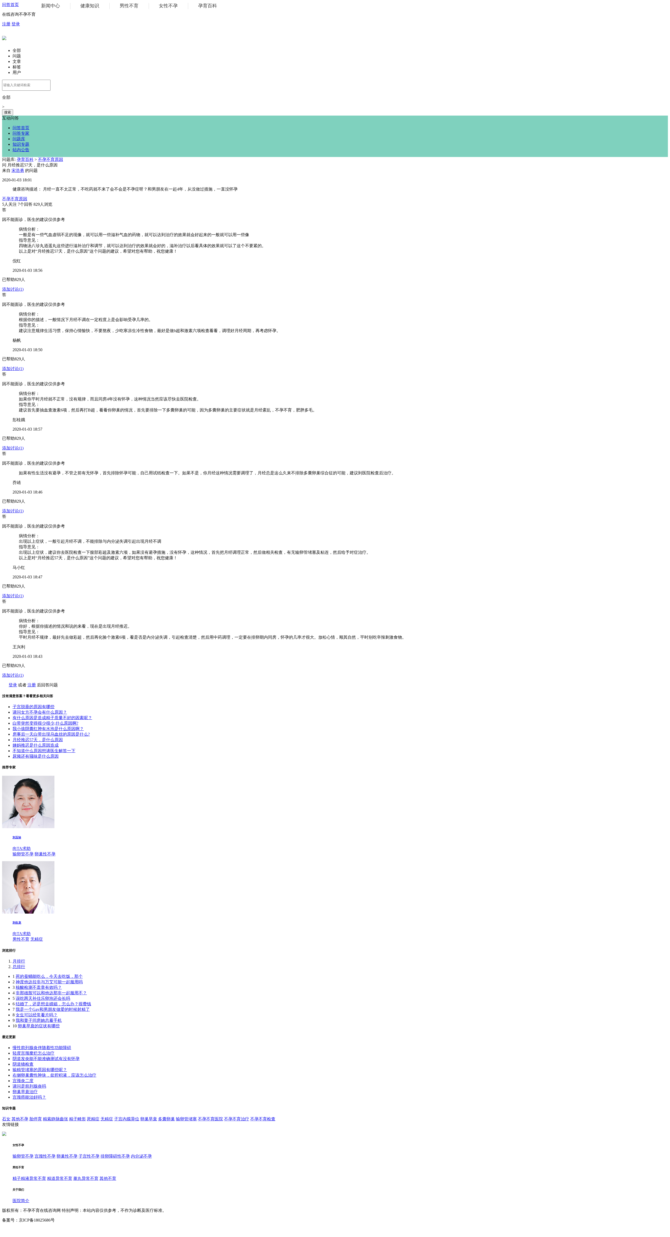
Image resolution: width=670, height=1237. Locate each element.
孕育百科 (207, 5)
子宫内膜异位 (126, 1119)
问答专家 (21, 133)
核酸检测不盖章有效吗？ (39, 987)
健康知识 (89, 5)
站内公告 (21, 150)
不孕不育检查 (262, 1119)
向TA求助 (22, 848)
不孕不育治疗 (236, 1119)
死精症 (93, 1119)
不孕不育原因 (50, 159)
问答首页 (10, 4)
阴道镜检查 (23, 1064)
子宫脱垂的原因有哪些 (33, 706)
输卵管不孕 (23, 854)
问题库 (19, 139)
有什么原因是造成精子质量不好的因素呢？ (52, 717)
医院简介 (21, 1200)
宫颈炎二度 (23, 1080)
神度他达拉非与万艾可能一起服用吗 (49, 982)
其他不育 (107, 1178)
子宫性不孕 (89, 1156)
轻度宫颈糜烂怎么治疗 (33, 1053)
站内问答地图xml (18, 1230)
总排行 (19, 966)
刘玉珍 (17, 837)
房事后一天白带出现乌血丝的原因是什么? (51, 734)
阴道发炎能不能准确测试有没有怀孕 (46, 1058)
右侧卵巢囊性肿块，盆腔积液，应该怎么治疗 (54, 1075)
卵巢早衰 (148, 1119)
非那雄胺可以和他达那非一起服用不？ (51, 993)
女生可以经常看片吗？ (37, 1015)
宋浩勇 (18, 170)
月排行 (19, 961)
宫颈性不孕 (45, 1156)
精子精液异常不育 (29, 1178)
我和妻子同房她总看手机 (39, 1020)
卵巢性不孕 (45, 854)
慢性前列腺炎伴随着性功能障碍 (42, 1047)
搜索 (7, 112)
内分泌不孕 (141, 1156)
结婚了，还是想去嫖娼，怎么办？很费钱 (53, 1004)
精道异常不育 (59, 1178)
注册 (6, 24)
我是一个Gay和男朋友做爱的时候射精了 (53, 1009)
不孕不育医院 (210, 1119)
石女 (6, 1119)
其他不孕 (20, 1119)
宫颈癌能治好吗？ (29, 1097)
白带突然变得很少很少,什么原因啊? (45, 723)
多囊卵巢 (166, 1119)
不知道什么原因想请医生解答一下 (44, 750)
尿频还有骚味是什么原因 (36, 756)
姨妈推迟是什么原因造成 (36, 745)
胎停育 (35, 1119)
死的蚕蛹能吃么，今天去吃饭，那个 (49, 976)
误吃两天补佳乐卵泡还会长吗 (43, 998)
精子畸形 (77, 1119)
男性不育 (129, 5)
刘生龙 (17, 922)
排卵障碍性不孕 (115, 1156)
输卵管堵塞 (186, 1119)
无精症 (36, 939)
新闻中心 (50, 5)
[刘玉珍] (28, 826)
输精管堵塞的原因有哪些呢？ (40, 1069)
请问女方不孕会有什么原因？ (40, 712)
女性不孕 (168, 5)
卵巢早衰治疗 (25, 1091)
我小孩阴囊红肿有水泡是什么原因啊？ (48, 728)
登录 (16, 24)
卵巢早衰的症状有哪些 (39, 1026)
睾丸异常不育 (85, 1178)
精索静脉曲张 (55, 1119)
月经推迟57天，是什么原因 (38, 739)
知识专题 (21, 144)
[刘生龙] (28, 912)
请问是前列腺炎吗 (29, 1086)
